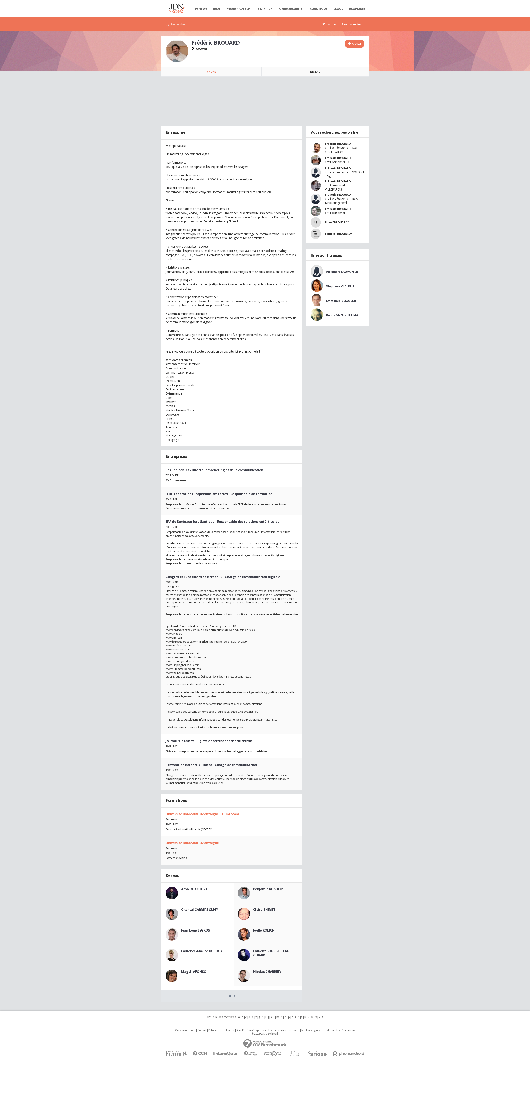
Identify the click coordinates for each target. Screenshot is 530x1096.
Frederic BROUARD (338, 195)
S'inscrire (329, 24)
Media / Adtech (238, 8)
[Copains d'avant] (273, 1053)
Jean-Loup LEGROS (195, 930)
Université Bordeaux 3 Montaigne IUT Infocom (202, 814)
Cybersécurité (290, 8)
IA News (201, 8)
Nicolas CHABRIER (267, 971)
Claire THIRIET (264, 909)
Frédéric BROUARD (338, 144)
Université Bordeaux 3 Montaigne (192, 843)
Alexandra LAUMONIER (342, 272)
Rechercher (178, 24)
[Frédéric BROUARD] (177, 51)
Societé (240, 1030)
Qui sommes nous (185, 1030)
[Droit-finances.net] (250, 1053)
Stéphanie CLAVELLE (340, 286)
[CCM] (200, 1053)
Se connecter (351, 24)
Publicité (213, 1030)
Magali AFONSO (193, 971)
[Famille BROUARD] (316, 234)
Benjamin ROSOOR (268, 889)
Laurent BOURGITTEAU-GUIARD (272, 953)
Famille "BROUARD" (338, 234)
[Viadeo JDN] (294, 1053)
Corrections (348, 1030)
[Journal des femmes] (176, 1053)
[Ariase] (317, 1053)
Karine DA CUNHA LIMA (342, 315)
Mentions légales (310, 1030)
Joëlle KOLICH (264, 930)
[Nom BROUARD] (316, 222)
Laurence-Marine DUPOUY (202, 951)
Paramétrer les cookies (286, 1030)
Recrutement (227, 1030)
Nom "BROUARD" (337, 222)
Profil (211, 71)
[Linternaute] (225, 1054)
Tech (216, 8)
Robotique (318, 8)
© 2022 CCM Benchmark (265, 1033)
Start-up (265, 8)
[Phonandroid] (348, 1053)
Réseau (315, 71)
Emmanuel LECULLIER (341, 301)
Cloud (338, 8)
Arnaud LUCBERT (194, 889)
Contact (202, 1030)
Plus (232, 996)
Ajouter (356, 44)
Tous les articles (331, 1030)
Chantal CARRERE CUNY (199, 909)
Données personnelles (259, 1030)
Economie (357, 8)
